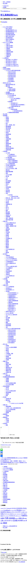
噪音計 (7, 117)
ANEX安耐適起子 (10, 257)
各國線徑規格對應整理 (13, 112)
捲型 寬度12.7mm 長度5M (11, 59)
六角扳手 (8, 269)
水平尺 (7, 121)
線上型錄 (5, 3)
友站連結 (8, 92)
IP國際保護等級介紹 (15, 106)
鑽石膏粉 (8, 212)
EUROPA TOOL (21, 508)
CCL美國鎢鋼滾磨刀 (10, 159)
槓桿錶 (7, 137)
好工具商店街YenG (9, 15)
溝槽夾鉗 (10, 302)
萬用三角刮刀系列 (10, 36)
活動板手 (8, 274)
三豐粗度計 (8, 53)
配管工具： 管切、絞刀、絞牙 (13, 198)
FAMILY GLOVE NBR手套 (17, 403)
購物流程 (8, 86)
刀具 (6, 518)
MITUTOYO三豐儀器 (8, 42)
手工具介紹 (11, 96)
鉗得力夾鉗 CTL (12, 310)
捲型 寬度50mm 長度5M (11, 62)
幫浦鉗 (7, 235)
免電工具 (5, 373)
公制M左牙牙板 (14, 196)
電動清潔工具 (9, 367)
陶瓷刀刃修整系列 (10, 39)
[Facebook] (14, 452)
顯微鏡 (7, 145)
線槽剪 (7, 240)
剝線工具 (16, 518)
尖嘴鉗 (7, 233)
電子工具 (5, 344)
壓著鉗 (7, 230)
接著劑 (7, 394)
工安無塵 (5, 278)
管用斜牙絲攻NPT (12, 156)
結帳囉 (4, 7)
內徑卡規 (8, 129)
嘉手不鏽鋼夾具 (12, 341)
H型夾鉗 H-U (9, 288)
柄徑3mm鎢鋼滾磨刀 (13, 160)
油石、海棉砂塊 (9, 218)
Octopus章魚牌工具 (10, 249)
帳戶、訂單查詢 (6, 1)
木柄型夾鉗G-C (11, 299)
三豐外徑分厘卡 (9, 45)
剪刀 (7, 185)
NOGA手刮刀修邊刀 (8, 26)
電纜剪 (7, 247)
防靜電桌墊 (8, 324)
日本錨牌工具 (9, 238)
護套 (7, 173)
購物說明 (10, 87)
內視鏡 (7, 359)
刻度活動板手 (9, 271)
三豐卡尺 (8, 44)
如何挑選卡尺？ (14, 103)
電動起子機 (8, 370)
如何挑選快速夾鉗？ (18, 110)
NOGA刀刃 (17, 512)
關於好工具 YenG (7, 82)
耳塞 (7, 280)
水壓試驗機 (8, 138)
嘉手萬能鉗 (11, 79)
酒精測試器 (8, 143)
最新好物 (5, 500)
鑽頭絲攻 (8, 191)
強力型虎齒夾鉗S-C (12, 294)
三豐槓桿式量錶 (9, 51)
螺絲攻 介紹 (13, 100)
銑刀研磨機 (8, 180)
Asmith (2, 508)
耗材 (5, 523)
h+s (11, 510)
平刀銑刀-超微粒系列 (10, 165)
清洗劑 (7, 387)
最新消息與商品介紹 (10, 84)
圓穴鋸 (7, 176)
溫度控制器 (8, 358)
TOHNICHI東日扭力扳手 (11, 266)
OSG (2, 514)
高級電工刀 (8, 215)
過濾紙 (4, 67)
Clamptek (8, 508)
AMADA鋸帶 (9, 174)
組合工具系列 (9, 28)
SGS (22, 514)
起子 (7, 264)
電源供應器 (8, 325)
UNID (16, 515)
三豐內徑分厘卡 (9, 47)
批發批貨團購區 (6, 68)
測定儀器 (20, 520)
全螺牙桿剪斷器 (9, 224)
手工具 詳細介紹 (12, 95)
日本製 (15, 520)
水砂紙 (7, 188)
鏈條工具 (8, 375)
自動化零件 (11, 107)
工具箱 (7, 420)
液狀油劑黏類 (6, 386)
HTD (15, 510)
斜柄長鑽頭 (8, 187)
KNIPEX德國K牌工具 (11, 222)
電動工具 (5, 361)
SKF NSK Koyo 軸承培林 (11, 314)
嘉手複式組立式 (12, 339)
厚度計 (7, 132)
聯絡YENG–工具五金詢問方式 (10, 526)
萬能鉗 (7, 252)
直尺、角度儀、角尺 (10, 124)
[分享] (14, 456)
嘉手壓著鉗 (11, 78)
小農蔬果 (5, 466)
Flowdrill (2, 510)
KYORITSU (23, 510)
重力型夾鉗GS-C (12, 308)
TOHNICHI (12, 515)
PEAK (5, 513)
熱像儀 (7, 356)
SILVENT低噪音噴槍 (10, 409)
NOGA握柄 (22, 512)
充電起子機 (8, 372)
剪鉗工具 (5, 221)
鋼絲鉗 (7, 244)
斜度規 (7, 120)
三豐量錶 (8, 48)
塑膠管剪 (8, 229)
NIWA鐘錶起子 (9, 268)
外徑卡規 (8, 131)
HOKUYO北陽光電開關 (11, 347)
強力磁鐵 (8, 317)
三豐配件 (8, 56)
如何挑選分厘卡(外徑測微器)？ (18, 104)
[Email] (14, 454)
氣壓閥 (7, 380)
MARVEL (3, 512)
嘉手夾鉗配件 (11, 81)
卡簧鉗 (7, 227)
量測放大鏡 (8, 146)
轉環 (7, 425)
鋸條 (7, 210)
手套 (7, 283)
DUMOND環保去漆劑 (11, 390)
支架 (12, 520)
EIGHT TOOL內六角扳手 (11, 260)
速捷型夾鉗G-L (11, 306)
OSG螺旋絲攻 (11, 154)
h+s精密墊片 (6, 58)
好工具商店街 (22, 561)
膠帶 (7, 395)
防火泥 (7, 389)
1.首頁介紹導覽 (11, 89)
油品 (7, 205)
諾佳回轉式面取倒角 (10, 34)
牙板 (7, 193)
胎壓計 (7, 135)
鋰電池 (7, 350)
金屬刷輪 (8, 216)
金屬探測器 (8, 149)
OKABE (25, 512)
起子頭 (7, 277)
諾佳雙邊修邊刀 (9, 37)
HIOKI (13, 510)
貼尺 (7, 123)
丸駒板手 (8, 272)
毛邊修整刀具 (9, 204)
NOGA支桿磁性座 (10, 286)
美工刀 (7, 208)
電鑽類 (7, 366)
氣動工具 (5, 404)
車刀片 (7, 207)
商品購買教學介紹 (10, 93)
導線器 (7, 415)
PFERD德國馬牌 (9, 166)
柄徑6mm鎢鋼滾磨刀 (13, 162)
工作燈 (7, 352)
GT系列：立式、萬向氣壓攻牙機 (13, 408)
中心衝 (7, 201)
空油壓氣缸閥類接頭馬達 (9, 376)
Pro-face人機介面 (9, 313)
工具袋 (7, 422)
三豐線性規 (8, 54)
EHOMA (14, 508)
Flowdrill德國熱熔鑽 (10, 163)
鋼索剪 (7, 243)
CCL (4, 508)
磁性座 (7, 319)
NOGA (13, 512)
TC (4, 515)
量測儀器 (10, 101)
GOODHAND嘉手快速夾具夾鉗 (13, 70)
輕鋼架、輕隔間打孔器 (11, 226)
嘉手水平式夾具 (12, 72)
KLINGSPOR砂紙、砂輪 (11, 168)
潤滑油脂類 (8, 392)
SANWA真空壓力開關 (11, 383)
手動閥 (7, 378)
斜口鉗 (7, 236)
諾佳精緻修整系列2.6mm (11, 31)
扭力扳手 (9, 520)
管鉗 (7, 250)
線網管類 (5, 414)
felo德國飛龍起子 (10, 261)
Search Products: (6, 8)
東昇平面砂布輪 (9, 219)
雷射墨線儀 (8, 126)
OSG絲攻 (8, 152)
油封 (7, 327)
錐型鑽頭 (8, 182)
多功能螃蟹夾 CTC (10, 289)
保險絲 (7, 348)
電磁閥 (7, 381)
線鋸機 (7, 362)
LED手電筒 (8, 355)
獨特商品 (8, 400)
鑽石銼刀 (8, 170)
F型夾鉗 (7, 291)
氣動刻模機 (8, 406)
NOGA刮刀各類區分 (15, 98)
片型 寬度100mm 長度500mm (12, 65)
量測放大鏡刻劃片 (10, 148)
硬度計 (7, 142)
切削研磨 (5, 151)
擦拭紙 (7, 202)
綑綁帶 (7, 418)
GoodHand (7, 510)
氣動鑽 (7, 412)
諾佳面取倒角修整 (10, 33)
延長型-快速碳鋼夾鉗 (13, 303)
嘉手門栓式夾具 (12, 76)
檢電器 (7, 345)
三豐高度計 (8, 50)
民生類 (4, 397)
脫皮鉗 (7, 241)
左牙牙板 (10, 194)
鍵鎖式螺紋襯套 (9, 171)
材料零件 (5, 423)
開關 (7, 322)
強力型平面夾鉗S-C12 (13, 292)
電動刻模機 (8, 369)
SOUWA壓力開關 (10, 384)
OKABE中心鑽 (9, 199)
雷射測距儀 (8, 128)
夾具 (7, 316)
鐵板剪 (7, 246)
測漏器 (7, 140)
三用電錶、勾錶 (9, 353)
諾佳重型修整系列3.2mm (11, 30)
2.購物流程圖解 (11, 90)
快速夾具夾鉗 (14, 109)
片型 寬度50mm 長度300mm (12, 64)
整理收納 (5, 417)
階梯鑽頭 (8, 213)
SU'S (25, 514)
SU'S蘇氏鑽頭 (9, 157)
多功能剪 (8, 232)
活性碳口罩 (8, 398)
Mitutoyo (8, 512)
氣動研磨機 (8, 411)
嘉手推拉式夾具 (12, 75)
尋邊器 (7, 118)
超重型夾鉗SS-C (12, 305)
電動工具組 (8, 364)
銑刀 (7, 179)
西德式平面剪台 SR (10, 311)
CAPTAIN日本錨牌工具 (11, 258)
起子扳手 (5, 254)
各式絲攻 (8, 190)
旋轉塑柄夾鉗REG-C (13, 297)
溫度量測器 (8, 134)
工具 (2, 520)
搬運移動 (8, 282)
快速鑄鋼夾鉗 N (12, 296)
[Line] (14, 450)
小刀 (7, 177)
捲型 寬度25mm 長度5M (11, 61)
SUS (2, 515)
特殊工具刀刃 (9, 40)
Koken (19, 510)
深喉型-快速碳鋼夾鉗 (13, 300)
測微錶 (24, 520)
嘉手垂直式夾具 (12, 73)
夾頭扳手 (8, 255)
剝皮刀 (7, 184)
